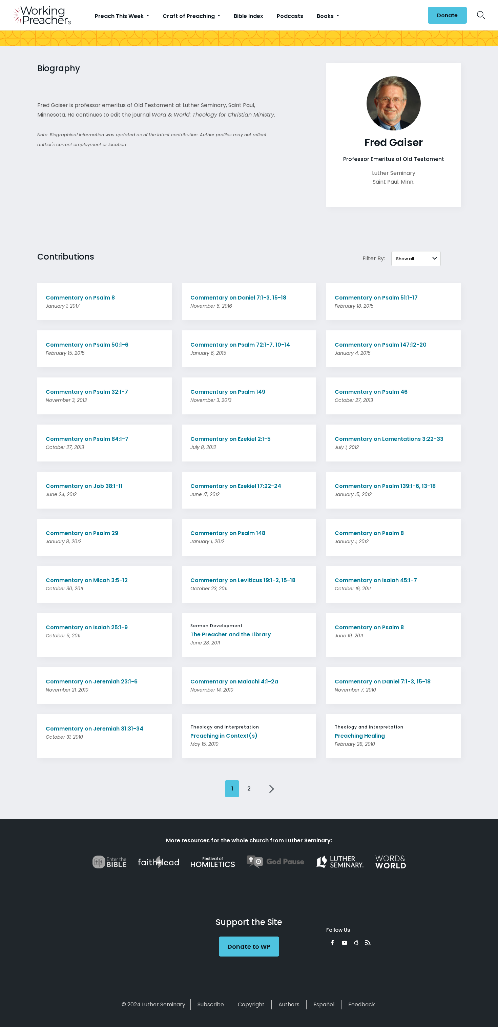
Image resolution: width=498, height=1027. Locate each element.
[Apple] (356, 942)
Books (326, 16)
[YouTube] (344, 942)
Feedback (361, 1004)
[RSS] (368, 942)
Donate (447, 15)
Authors (288, 1004)
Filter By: (373, 258)
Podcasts (290, 16)
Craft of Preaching (189, 16)
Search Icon (481, 15)
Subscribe (211, 1004)
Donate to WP (249, 946)
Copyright (251, 1004)
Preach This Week (120, 16)
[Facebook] (332, 942)
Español (323, 1004)
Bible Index (248, 16)
